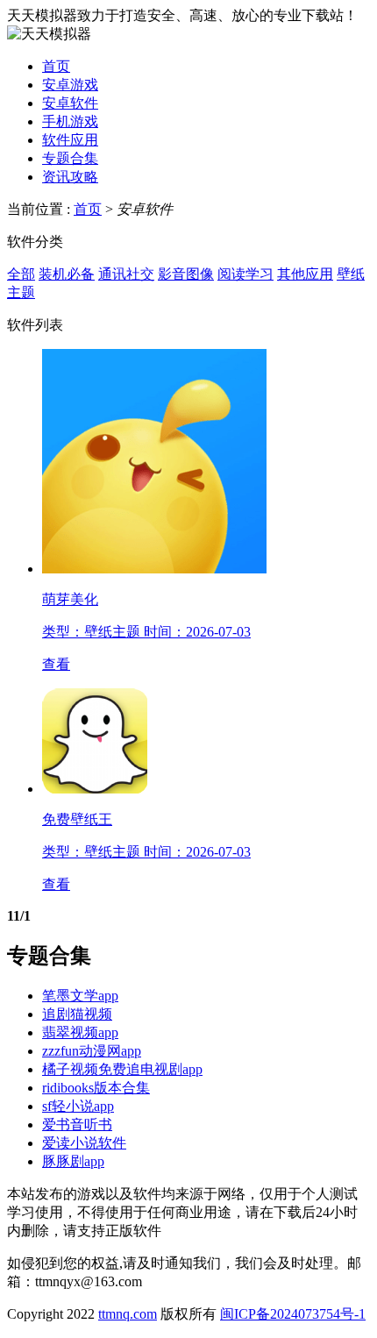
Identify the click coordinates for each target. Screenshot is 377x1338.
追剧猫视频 (77, 1014)
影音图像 (186, 274)
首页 (56, 66)
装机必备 (67, 274)
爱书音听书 (77, 1124)
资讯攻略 (70, 176)
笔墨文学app (80, 995)
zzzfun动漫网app (91, 1050)
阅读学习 (245, 274)
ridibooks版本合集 (96, 1087)
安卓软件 (70, 103)
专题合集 (70, 158)
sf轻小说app (78, 1106)
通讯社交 (126, 274)
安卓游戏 (70, 84)
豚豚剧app (73, 1161)
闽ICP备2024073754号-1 (293, 1313)
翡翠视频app (80, 1032)
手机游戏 (70, 121)
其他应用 (305, 274)
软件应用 (70, 139)
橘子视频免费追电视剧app (122, 1069)
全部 (21, 274)
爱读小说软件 (84, 1142)
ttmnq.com (127, 1313)
